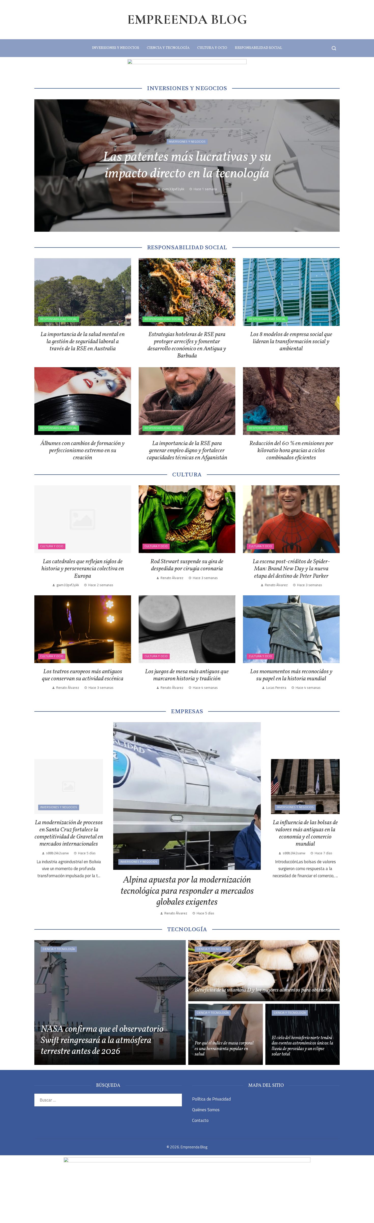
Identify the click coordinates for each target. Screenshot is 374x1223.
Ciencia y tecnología (59, 949)
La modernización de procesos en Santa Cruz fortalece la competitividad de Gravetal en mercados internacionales (69, 833)
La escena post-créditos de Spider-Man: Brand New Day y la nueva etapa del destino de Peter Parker (291, 569)
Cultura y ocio (51, 546)
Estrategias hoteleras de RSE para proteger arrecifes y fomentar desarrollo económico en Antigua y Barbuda (187, 345)
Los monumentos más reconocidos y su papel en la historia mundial (291, 675)
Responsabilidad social (58, 319)
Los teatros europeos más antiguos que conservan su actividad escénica (82, 675)
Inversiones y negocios (187, 141)
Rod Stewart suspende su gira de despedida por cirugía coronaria (186, 565)
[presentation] (42, 165)
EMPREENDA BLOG (187, 19)
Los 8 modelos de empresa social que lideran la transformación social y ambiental (291, 342)
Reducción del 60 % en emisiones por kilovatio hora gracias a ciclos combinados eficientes (291, 450)
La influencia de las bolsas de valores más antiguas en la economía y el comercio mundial (305, 833)
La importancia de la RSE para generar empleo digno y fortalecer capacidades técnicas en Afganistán (187, 450)
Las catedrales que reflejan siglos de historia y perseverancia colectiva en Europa (82, 569)
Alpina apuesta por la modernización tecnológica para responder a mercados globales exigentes (187, 891)
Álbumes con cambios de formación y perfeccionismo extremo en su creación (82, 450)
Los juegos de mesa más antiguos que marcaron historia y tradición (187, 675)
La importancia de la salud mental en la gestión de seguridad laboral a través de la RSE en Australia (82, 342)
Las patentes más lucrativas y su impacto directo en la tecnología (187, 166)
